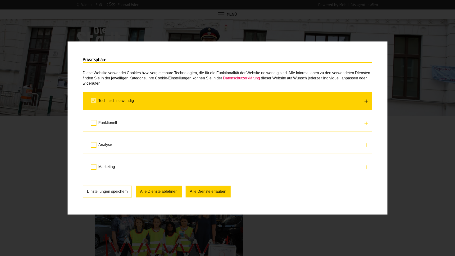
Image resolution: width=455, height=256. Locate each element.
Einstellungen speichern (107, 191)
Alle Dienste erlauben (208, 191)
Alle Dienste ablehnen (158, 191)
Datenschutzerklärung (241, 78)
